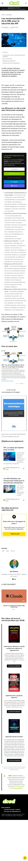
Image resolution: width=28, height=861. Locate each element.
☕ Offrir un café (14, 534)
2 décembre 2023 (14, 27)
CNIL (8, 551)
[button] (13, 609)
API (3, 551)
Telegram (15, 181)
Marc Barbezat (4, 27)
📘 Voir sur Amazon (14, 666)
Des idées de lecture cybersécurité (11, 63)
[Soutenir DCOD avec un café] (25, 858)
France (13, 551)
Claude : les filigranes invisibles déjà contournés (14, 606)
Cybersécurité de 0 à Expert (14, 736)
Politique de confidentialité (12, 811)
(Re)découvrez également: (9, 60)
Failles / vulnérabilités (6, 14)
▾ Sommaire (5, 52)
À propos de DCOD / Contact (12, 809)
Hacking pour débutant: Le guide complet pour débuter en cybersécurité (14, 648)
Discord (15, 185)
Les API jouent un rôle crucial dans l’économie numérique (14, 55)
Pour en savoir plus (7, 58)
